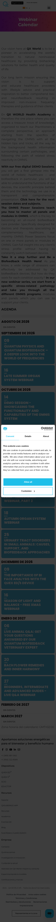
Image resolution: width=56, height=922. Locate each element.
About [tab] (46, 436)
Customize (26, 491)
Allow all (28, 482)
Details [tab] (28, 436)
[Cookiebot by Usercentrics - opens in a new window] (41, 428)
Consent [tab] (10, 436)
